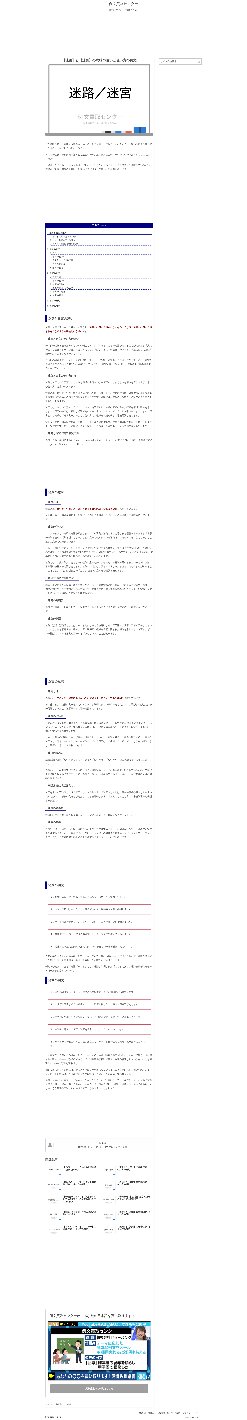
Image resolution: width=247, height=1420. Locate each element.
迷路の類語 (57, 267)
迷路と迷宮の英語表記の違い (65, 244)
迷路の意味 (55, 249)
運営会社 (152, 1413)
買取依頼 (142, 1413)
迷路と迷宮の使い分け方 (63, 240)
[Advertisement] (123, 33)
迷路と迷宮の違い (58, 232)
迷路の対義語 (58, 264)
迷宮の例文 (55, 306)
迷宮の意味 (55, 273)
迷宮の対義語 (58, 291)
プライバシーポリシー (192, 1413)
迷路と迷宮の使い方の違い (64, 236)
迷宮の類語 (57, 295)
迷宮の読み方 (58, 284)
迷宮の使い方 (58, 280)
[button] (199, 62)
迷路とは (56, 253)
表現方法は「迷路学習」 (63, 260)
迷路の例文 (55, 300)
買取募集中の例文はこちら (99, 1388)
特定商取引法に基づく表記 (169, 1413)
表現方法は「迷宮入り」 (63, 288)
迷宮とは (56, 277)
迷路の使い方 (58, 256)
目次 (97, 225)
